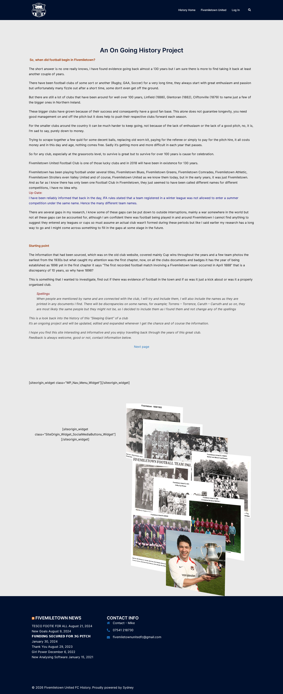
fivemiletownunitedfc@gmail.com (137, 637)
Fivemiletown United (213, 10)
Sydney (128, 687)
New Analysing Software (50, 657)
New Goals (40, 631)
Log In (236, 10)
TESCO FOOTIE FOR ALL (50, 626)
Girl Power (39, 652)
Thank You (39, 647)
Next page (141, 347)
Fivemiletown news (58, 617)
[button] (249, 10)
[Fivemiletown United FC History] (39, 10)
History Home (186, 10)
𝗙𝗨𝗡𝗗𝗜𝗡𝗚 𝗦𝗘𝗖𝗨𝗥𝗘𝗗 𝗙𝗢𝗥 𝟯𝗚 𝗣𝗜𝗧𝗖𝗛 (61, 636)
